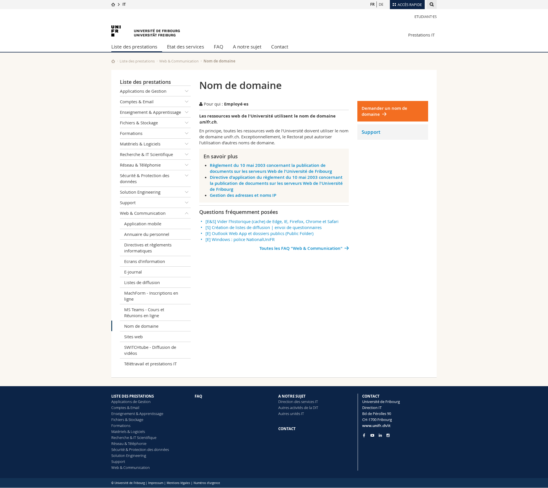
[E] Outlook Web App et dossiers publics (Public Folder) (259, 233)
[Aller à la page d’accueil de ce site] (113, 61)
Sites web (133, 336)
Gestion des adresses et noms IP (243, 195)
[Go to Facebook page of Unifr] (364, 435)
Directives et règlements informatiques (148, 248)
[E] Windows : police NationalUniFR (240, 239)
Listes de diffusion (142, 282)
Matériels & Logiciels (140, 144)
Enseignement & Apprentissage (150, 112)
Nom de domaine (141, 326)
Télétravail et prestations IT (150, 363)
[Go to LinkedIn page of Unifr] (380, 435)
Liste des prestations (134, 46)
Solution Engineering (140, 192)
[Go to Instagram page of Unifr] (388, 435)
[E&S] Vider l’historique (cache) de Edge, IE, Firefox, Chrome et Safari (272, 221)
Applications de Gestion (143, 91)
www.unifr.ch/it (376, 425)
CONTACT (287, 428)
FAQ (218, 46)
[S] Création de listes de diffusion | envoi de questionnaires (264, 227)
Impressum (155, 483)
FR (372, 4)
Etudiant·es (425, 16)
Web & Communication (179, 61)
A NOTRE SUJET (292, 396)
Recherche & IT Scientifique (146, 154)
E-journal (133, 272)
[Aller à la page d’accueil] (113, 4)
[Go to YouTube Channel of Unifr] (372, 435)
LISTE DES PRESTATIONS (132, 396)
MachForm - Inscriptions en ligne (151, 296)
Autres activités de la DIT (298, 407)
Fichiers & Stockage (139, 122)
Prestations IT (421, 35)
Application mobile (142, 223)
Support (128, 202)
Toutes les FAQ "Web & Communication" (300, 248)
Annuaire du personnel (146, 234)
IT (124, 4)
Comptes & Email (137, 101)
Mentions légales (178, 483)
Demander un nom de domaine (384, 111)
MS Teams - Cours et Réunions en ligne (144, 312)
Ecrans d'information (144, 261)
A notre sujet (247, 46)
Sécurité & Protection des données (144, 178)
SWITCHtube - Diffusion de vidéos (150, 350)
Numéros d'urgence (207, 483)
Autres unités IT (291, 413)
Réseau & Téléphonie (140, 165)
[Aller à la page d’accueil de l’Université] (145, 31)
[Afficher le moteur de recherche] (432, 4)
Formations (131, 133)
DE (381, 4)
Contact (279, 46)
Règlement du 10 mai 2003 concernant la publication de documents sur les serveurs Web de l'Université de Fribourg (271, 168)
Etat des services (185, 46)
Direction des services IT (298, 401)
